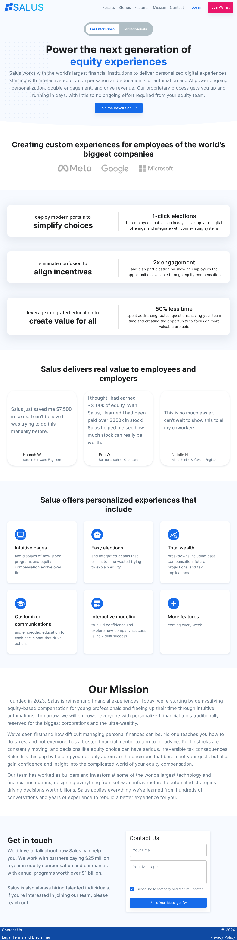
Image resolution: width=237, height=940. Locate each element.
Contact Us (12, 929)
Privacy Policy (222, 937)
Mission (159, 7)
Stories (124, 7)
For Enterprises (102, 29)
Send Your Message (165, 903)
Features (141, 7)
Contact (177, 7)
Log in (196, 7)
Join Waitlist (221, 7)
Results (108, 7)
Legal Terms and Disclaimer (26, 937)
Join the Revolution (115, 108)
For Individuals (135, 29)
